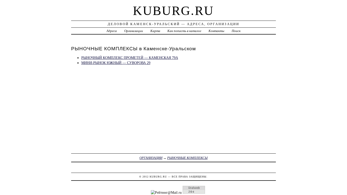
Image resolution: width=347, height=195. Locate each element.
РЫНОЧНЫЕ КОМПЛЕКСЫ (187, 158)
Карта (155, 31)
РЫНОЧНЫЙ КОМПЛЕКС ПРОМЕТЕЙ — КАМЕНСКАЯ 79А (129, 58)
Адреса (111, 31)
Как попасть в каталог (184, 31)
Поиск (236, 31)
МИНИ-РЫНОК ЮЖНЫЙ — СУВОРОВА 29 (115, 63)
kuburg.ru (173, 11)
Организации (133, 31)
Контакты (216, 31)
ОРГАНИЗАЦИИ (150, 158)
